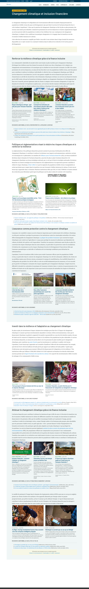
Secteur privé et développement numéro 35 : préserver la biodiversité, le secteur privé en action (38, 402)
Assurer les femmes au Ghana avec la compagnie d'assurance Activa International (34, 312)
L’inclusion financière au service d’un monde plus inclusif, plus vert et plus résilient (64, 106)
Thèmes (53, 5)
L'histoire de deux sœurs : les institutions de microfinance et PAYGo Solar (32, 548)
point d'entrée (33, 342)
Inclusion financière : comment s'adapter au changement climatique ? (20, 460)
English (22, 1)
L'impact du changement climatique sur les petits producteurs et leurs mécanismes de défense (37, 135)
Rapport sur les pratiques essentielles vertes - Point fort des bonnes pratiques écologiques (26, 199)
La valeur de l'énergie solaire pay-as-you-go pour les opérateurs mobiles (32, 546)
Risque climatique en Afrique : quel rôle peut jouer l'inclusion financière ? (22, 106)
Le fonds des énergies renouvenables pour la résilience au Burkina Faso (32, 486)
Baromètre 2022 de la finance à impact (23, 405)
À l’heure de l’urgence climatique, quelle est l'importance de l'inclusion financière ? (64, 460)
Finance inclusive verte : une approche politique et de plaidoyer (30, 217)
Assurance (57, 50)
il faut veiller (31, 165)
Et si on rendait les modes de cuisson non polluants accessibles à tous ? (31, 488)
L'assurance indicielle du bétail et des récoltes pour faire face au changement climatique (64, 291)
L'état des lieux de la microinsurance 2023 (18, 291)
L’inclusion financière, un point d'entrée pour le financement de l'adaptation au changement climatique (61, 387)
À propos (78, 5)
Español (27, 1)
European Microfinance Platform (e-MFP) (20, 211)
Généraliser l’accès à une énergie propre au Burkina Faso (43, 459)
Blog (40, 5)
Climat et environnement (35, 50)
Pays (57, 5)
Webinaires (46, 5)
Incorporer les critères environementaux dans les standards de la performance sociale (35, 404)
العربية (31, 1)
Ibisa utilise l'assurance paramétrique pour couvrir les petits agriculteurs (42, 291)
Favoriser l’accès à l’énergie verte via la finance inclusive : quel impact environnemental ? (36, 484)
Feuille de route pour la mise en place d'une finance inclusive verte (30, 221)
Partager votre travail (63, 1)
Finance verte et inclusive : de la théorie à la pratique (60, 198)
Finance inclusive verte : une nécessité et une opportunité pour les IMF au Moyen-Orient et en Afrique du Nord (41, 128)
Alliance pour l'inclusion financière (51, 155)
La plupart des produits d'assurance (50, 238)
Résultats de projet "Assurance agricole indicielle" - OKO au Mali (30, 314)
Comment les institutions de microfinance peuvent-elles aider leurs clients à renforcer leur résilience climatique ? (43, 107)
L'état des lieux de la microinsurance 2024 (24, 311)
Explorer (71, 5)
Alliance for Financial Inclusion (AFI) (53, 209)
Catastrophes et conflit (48, 50)
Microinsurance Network (17, 300)
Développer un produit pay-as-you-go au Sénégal (26, 544)
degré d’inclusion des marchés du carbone (37, 354)
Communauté (64, 5)
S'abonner (55, 1)
